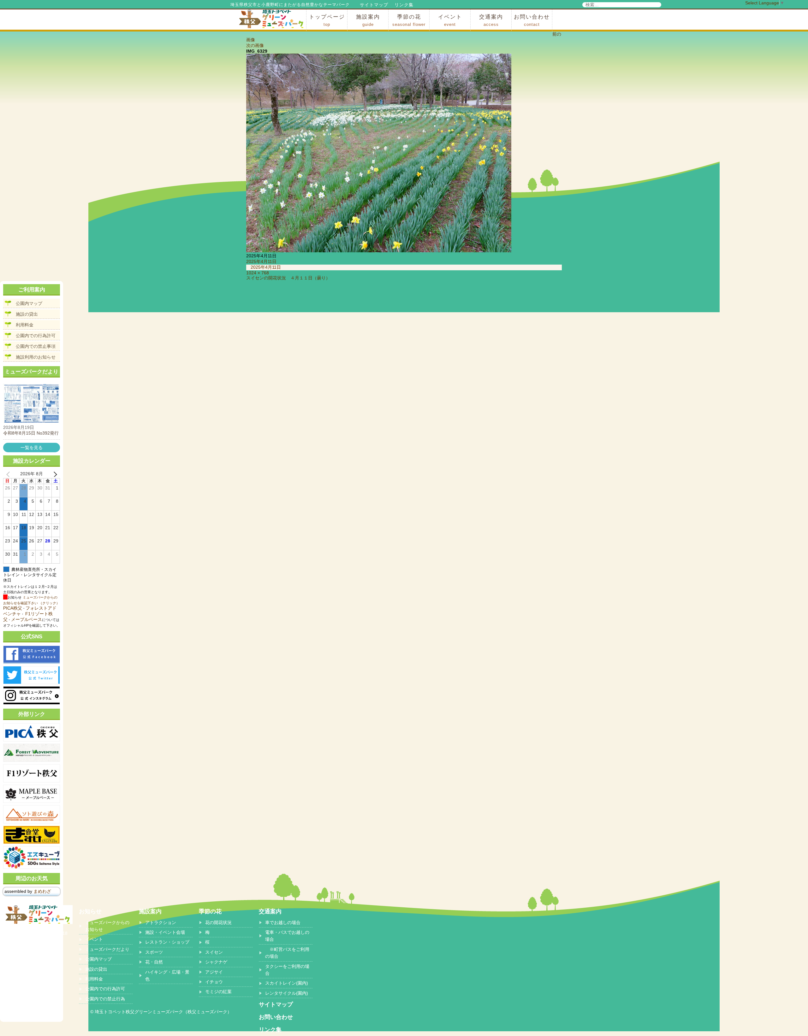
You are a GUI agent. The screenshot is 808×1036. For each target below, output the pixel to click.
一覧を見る (32, 447)
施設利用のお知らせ (36, 357)
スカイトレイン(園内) (286, 983)
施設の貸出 (27, 314)
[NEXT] (54, 474)
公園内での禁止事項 (36, 346)
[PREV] (9, 474)
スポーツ (154, 952)
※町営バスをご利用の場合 (287, 953)
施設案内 (368, 20)
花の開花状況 (218, 922)
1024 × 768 (257, 272)
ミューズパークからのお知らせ (107, 926)
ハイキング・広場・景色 (167, 975)
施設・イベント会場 (165, 932)
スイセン (214, 952)
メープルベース (26, 619)
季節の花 (408, 20)
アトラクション (160, 922)
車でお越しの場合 (282, 922)
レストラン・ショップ (167, 942)
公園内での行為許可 (36, 335)
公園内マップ (29, 303)
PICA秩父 (12, 608)
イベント (450, 20)
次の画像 (255, 45)
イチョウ (214, 981)
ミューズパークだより (107, 949)
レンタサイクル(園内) (286, 993)
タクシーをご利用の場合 (287, 970)
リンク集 (404, 4)
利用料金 (24, 324)
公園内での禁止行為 (105, 998)
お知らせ (90, 911)
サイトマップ (374, 4)
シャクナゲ (216, 961)
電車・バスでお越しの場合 (287, 936)
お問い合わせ (532, 20)
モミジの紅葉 (218, 991)
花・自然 (154, 961)
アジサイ (214, 972)
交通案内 (491, 20)
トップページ (327, 20)
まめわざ (42, 891)
